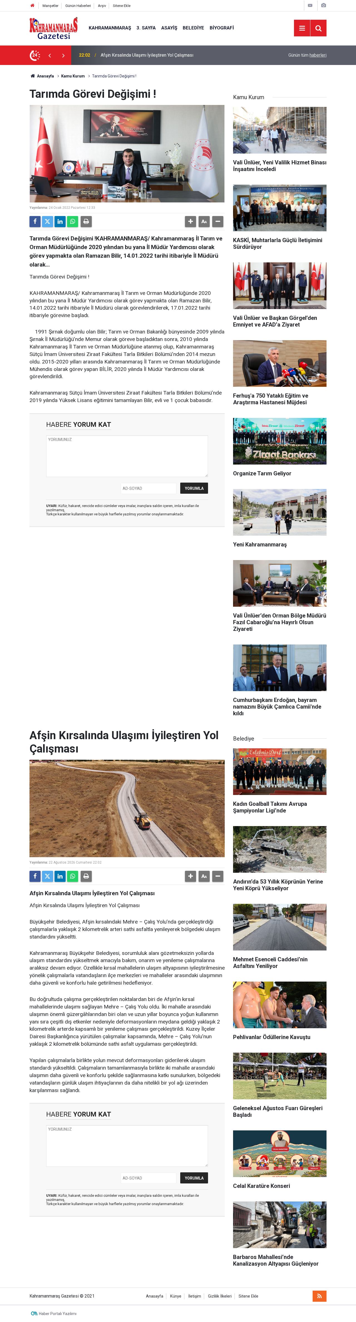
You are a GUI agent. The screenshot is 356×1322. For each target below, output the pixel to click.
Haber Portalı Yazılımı (57, 1313)
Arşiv (102, 6)
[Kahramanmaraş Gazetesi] (53, 27)
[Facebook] (35, 221)
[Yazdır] (86, 221)
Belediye (193, 28)
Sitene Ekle (121, 6)
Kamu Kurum (73, 76)
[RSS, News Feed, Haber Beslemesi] (320, 1296)
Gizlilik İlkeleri (220, 1296)
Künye (175, 1296)
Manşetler (50, 6)
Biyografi (222, 28)
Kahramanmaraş (110, 28)
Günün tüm (307, 55)
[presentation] (49, 55)
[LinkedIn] (60, 221)
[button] (190, 221)
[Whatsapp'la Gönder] (72, 221)
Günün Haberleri (78, 6)
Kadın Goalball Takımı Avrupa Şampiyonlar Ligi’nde (149, 55)
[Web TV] (310, 5)
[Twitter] (47, 221)
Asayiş (169, 28)
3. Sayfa (146, 28)
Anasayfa (45, 76)
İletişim (194, 1296)
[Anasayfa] (32, 6)
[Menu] (302, 28)
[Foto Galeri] (323, 5)
